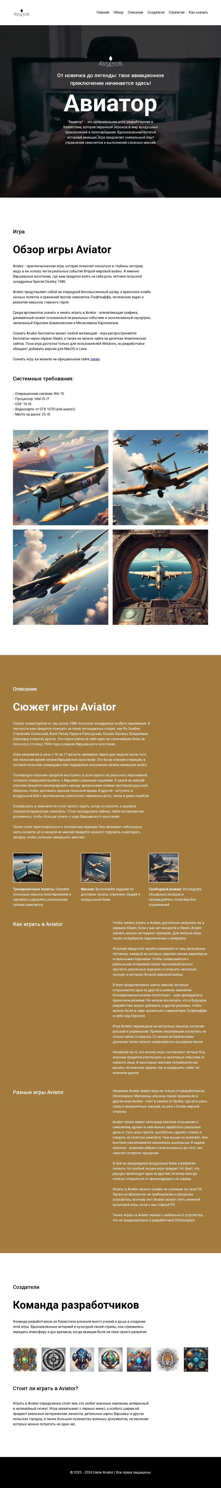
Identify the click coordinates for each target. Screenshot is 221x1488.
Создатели (156, 12)
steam (95, 359)
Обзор (118, 12)
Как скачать (198, 12)
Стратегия (177, 12)
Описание (135, 12)
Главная (102, 12)
